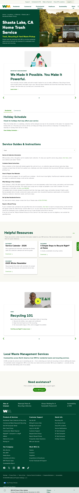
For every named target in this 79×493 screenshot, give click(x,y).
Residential (16, 6)
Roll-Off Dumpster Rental (10, 425)
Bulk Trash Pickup (8, 428)
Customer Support (34, 431)
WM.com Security (34, 441)
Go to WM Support (39, 390)
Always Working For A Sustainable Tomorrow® (49, 405)
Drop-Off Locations (59, 2)
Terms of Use (22, 475)
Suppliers (32, 455)
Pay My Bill (32, 420)
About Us (73, 7)
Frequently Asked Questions (37, 439)
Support (27, 2)
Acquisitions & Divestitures (37, 458)
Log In (69, 2)
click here (65, 158)
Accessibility (59, 475)
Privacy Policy (12, 475)
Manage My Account (35, 425)
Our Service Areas (60, 423)
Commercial (27, 6)
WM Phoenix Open (8, 460)
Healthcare (52, 6)
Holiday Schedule (60, 439)
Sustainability (63, 6)
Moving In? (6, 441)
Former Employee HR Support (38, 460)
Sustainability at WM (71, 405)
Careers (31, 450)
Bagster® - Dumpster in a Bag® (12, 433)
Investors (31, 452)
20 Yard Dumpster (60, 433)
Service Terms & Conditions (34, 475)
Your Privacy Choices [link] (12, 482)
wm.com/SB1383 (24, 188)
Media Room (6, 455)
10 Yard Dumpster (60, 431)
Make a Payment (47, 2)
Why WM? (6, 452)
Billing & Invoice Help (35, 423)
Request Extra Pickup (35, 433)
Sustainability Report (9, 463)
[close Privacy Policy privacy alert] (74, 490)
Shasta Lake (25, 14)
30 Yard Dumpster (60, 436)
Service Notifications (61, 428)
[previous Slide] (2, 97)
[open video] (38, 301)
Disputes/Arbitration (48, 475)
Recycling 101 (59, 420)
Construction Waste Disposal (11, 431)
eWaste (5, 436)
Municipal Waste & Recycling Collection (24, 405)
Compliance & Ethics (9, 458)
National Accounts (8, 439)
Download (8, 254)
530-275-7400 (43, 200)
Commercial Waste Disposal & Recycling (14, 423)
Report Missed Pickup (35, 436)
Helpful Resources (18, 232)
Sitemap (5, 475)
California (17, 14)
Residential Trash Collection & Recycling (14, 420)
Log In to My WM (34, 428)
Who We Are (6, 450)
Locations (10, 14)
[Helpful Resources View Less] (73, 232)
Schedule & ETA (36, 2)
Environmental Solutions (40, 7)
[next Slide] (76, 97)
